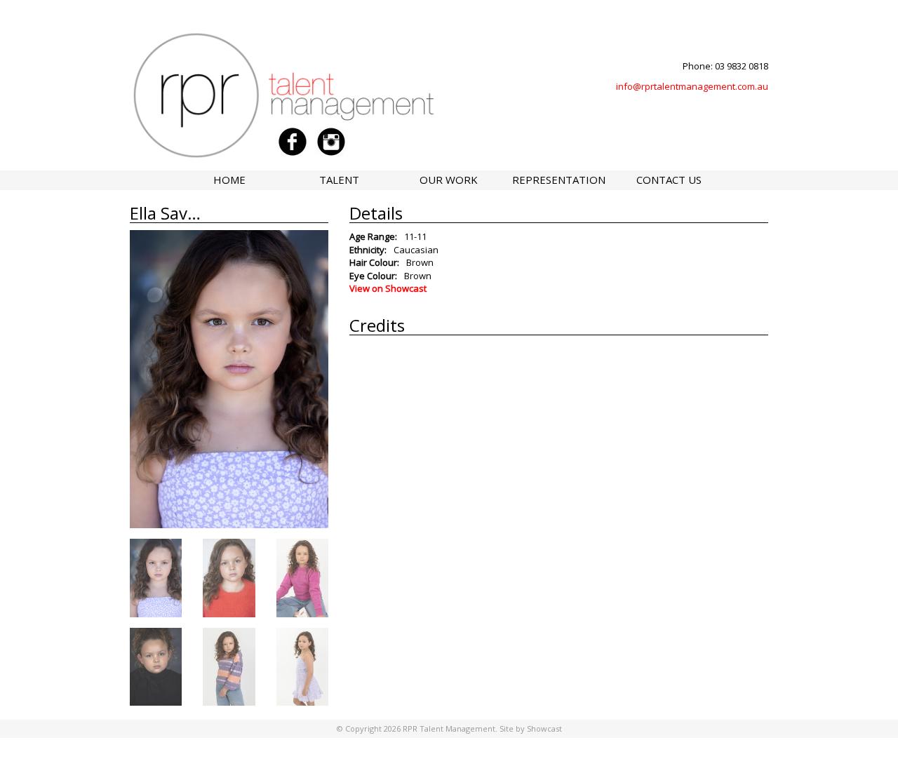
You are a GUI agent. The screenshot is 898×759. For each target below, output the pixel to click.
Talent (339, 180)
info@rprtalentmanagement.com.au (692, 86)
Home (229, 180)
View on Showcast (388, 288)
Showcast (544, 728)
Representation (558, 180)
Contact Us (669, 180)
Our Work (449, 180)
